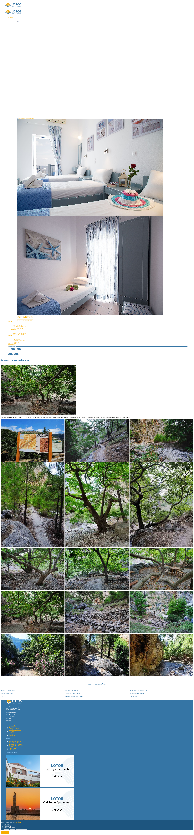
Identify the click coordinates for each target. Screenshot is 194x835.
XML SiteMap (7, 825)
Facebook (8, 718)
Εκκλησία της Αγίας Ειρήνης (137, 693)
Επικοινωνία (12, 345)
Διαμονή (11, 17)
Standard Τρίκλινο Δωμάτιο (25, 319)
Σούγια (10, 335)
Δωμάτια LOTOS (17, 325)
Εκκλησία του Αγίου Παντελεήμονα (74, 696)
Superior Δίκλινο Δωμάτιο (24, 316)
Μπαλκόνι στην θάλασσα (20, 326)
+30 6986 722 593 (10, 716)
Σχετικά (10, 321)
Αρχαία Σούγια (133, 696)
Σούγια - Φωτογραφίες (19, 334)
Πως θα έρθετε (17, 339)
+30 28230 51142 (10, 714)
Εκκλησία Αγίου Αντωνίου (71, 690)
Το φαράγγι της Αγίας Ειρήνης (72, 693)
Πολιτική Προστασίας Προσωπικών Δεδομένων (15, 829)
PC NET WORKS (17, 822)
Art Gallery (12, 343)
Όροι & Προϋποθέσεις (9, 827)
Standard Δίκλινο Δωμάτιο (25, 317)
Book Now (12, 346)
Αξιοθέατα (16, 342)
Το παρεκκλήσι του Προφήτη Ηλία (138, 690)
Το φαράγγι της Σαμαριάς (7, 693)
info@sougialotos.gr (11, 712)
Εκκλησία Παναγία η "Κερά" (8, 690)
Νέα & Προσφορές (18, 328)
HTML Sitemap (7, 826)
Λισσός (2, 696)
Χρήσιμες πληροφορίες (19, 340)
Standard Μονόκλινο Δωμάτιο (26, 320)
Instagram (8, 720)
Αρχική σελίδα (12, 726)
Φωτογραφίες (12, 329)
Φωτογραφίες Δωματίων (19, 333)
